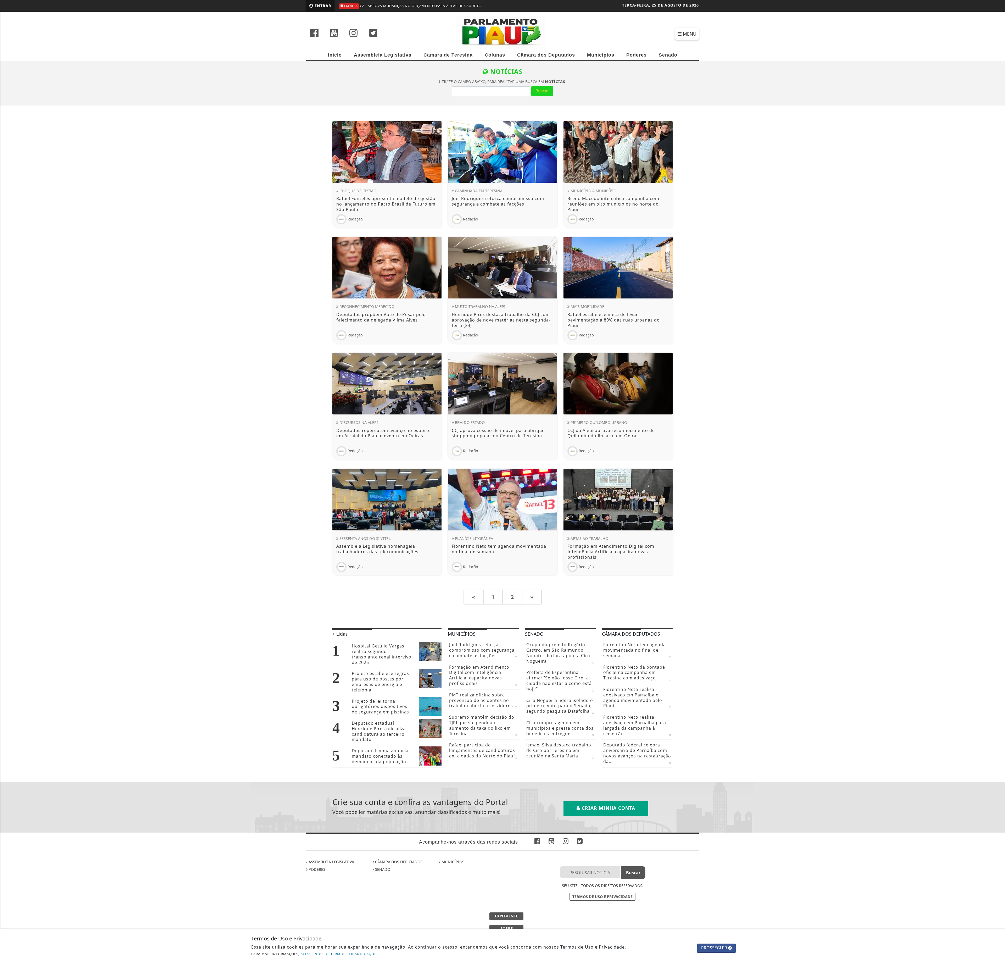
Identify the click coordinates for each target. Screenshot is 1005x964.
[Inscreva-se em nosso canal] (334, 33)
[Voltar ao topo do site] (997, 578)
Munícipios (600, 55)
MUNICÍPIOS (452, 861)
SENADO (382, 869)
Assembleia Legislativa (382, 55)
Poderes (636, 55)
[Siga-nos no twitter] (373, 33)
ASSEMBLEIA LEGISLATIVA (331, 861)
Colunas (495, 55)
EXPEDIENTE (506, 915)
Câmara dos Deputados (546, 55)
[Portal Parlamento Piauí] (502, 32)
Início (335, 55)
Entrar (322, 5)
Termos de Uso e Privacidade (602, 896)
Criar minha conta (607, 808)
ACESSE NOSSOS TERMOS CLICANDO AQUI (338, 953)
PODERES (316, 869)
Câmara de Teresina (448, 55)
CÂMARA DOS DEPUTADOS (398, 861)
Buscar (542, 91)
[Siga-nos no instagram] (353, 33)
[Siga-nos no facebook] (314, 33)
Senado (668, 55)
